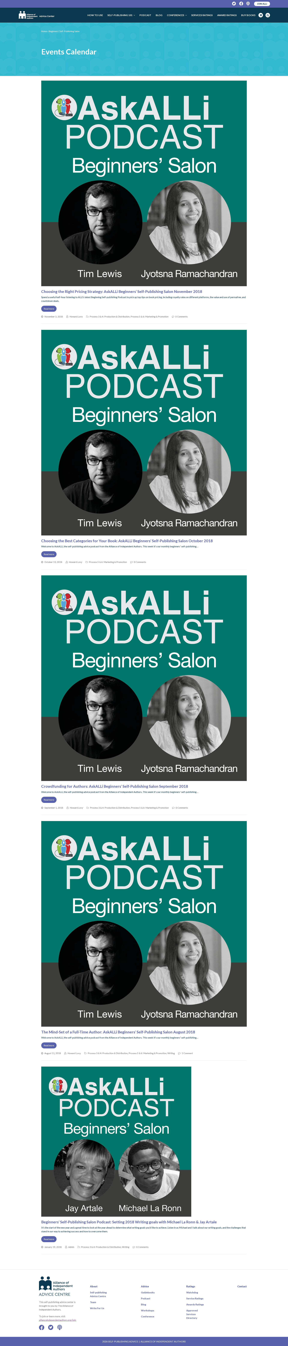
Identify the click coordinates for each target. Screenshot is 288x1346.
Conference (147, 1316)
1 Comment (187, 1053)
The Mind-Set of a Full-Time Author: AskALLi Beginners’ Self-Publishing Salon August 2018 (118, 1032)
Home (44, 31)
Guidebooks (148, 1292)
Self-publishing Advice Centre (98, 1294)
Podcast (145, 1298)
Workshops (147, 1310)
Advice (145, 1286)
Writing (171, 1053)
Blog (143, 1304)
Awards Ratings (195, 1304)
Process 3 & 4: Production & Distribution (110, 316)
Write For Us (97, 1308)
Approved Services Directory (192, 1314)
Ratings (190, 1286)
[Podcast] (248, 4)
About (94, 1286)
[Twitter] (234, 4)
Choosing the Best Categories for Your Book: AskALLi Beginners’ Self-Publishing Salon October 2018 (127, 540)
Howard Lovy (76, 316)
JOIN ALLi (262, 3)
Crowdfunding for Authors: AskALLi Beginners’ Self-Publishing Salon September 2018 (114, 786)
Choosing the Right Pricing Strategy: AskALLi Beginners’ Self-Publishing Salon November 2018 (121, 291)
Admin (71, 1247)
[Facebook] (241, 4)
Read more (49, 308)
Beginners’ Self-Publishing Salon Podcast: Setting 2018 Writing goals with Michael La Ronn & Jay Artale (129, 1222)
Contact (242, 1286)
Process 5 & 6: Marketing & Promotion (149, 316)
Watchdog (192, 1292)
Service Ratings (194, 1298)
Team (93, 1302)
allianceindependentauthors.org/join (57, 1320)
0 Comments (181, 316)
